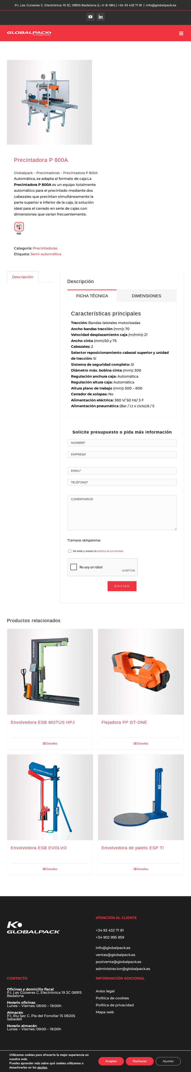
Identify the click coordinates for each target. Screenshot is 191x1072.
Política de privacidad (115, 1005)
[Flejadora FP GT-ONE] (141, 672)
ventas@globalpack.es (115, 955)
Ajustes (168, 1061)
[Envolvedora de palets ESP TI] (141, 797)
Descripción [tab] (22, 277)
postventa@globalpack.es (118, 961)
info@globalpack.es (161, 5)
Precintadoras (48, 173)
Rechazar (140, 1061)
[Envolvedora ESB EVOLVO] (50, 797)
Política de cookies (112, 998)
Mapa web (105, 1012)
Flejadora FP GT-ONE (124, 722)
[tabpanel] (122, 359)
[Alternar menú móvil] (181, 33)
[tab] (92, 296)
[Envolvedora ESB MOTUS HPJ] (50, 672)
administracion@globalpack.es (123, 968)
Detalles (51, 743)
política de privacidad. (110, 551)
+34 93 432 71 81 (110, 930)
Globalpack (23, 173)
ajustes (42, 1067)
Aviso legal (105, 991)
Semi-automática (46, 254)
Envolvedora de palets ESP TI (133, 848)
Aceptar (111, 1061)
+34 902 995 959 (110, 937)
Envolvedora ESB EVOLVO (39, 848)
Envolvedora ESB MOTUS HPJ (43, 722)
